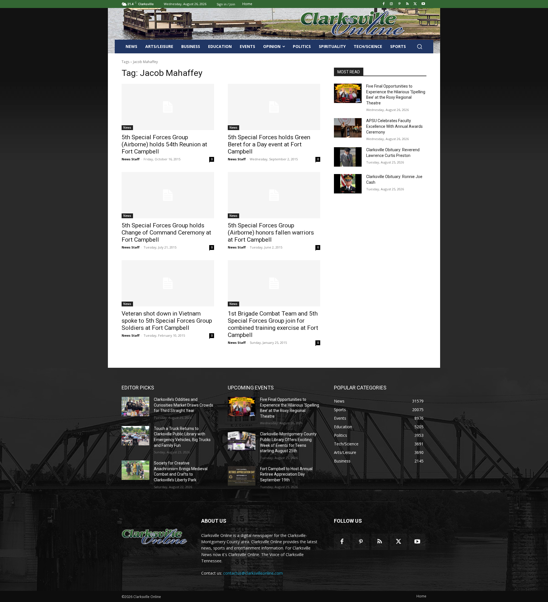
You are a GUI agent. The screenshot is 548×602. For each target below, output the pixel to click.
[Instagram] (391, 4)
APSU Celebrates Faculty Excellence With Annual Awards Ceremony (394, 126)
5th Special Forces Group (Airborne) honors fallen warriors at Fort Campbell (271, 232)
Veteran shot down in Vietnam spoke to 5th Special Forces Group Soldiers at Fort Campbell (167, 320)
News (127, 128)
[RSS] (407, 4)
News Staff (131, 159)
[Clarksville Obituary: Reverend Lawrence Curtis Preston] (348, 157)
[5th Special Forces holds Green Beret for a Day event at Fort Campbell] (274, 107)
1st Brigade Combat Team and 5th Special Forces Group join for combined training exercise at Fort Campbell (273, 324)
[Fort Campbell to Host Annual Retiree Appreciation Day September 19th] (241, 476)
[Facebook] (383, 4)
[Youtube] (423, 4)
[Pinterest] (399, 4)
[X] (415, 4)
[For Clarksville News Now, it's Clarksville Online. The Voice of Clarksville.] (155, 537)
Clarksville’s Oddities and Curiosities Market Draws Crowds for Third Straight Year (183, 405)
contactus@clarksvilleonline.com (253, 573)
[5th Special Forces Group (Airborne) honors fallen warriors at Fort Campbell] (274, 195)
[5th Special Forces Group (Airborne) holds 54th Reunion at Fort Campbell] (168, 107)
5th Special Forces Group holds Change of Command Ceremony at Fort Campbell (166, 232)
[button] (419, 46)
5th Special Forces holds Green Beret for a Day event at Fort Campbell (269, 144)
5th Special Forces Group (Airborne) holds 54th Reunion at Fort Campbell (164, 144)
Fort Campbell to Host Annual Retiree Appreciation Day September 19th (286, 474)
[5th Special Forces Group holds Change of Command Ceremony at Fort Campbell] (168, 195)
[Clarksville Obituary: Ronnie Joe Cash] (348, 183)
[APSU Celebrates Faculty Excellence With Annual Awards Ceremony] (348, 128)
